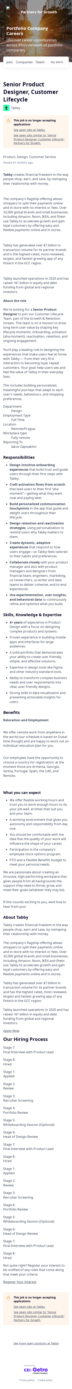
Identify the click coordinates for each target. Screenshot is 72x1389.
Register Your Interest (19, 1282)
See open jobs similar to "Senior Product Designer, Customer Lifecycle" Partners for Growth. (39, 139)
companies (24, 62)
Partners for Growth (39, 12)
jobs (9, 62)
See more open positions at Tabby (36, 1343)
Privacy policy (27, 1380)
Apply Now (11, 1031)
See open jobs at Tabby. (29, 130)
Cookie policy (45, 1380)
